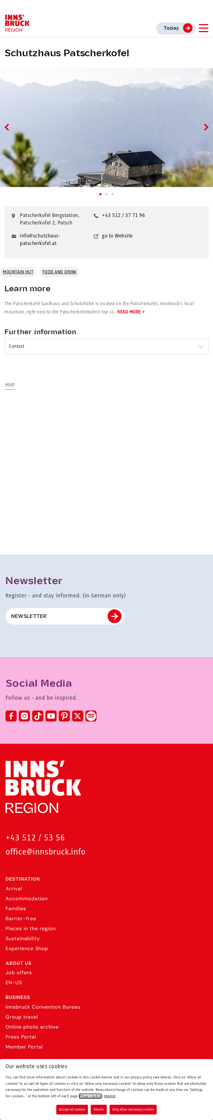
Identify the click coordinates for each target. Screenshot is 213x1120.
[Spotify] (91, 716)
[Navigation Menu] (203, 28)
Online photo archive (32, 1027)
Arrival (14, 888)
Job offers (19, 972)
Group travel (22, 1017)
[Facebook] (11, 716)
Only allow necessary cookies (133, 1109)
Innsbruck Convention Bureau (43, 1007)
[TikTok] (37, 716)
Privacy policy (90, 1096)
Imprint (110, 1096)
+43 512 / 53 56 (35, 838)
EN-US (14, 982)
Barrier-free (21, 918)
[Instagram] (24, 716)
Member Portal (24, 1047)
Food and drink (59, 272)
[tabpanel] (106, 127)
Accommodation (27, 898)
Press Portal (21, 1037)
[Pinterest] (64, 716)
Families (16, 908)
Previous (7, 127)
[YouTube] (51, 716)
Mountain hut (18, 272)
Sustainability (23, 938)
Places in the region (31, 928)
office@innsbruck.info (46, 852)
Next (204, 127)
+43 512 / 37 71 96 (123, 215)
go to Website (117, 236)
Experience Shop (27, 948)
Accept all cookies (72, 1109)
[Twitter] (77, 716)
